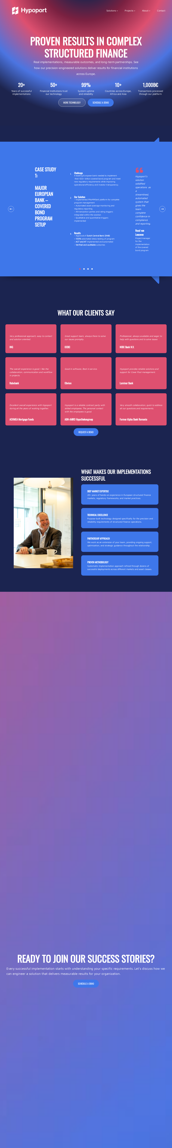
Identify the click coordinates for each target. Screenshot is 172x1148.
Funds (22, 419)
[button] (80, 269)
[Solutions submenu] (117, 10)
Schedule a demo (101, 102)
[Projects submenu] (134, 10)
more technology (72, 102)
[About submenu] (149, 10)
